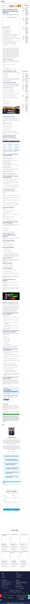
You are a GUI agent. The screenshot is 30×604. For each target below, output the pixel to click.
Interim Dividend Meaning (7, 31)
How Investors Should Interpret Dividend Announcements (11, 41)
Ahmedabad (15, 592)
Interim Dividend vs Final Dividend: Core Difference (10, 34)
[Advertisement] (11, 519)
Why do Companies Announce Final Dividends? (10, 176)
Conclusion (5, 45)
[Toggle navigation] (29, 1)
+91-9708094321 (19, 585)
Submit (11, 509)
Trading (26, 15)
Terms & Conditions (19, 574)
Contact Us (3, 577)
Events (3, 586)
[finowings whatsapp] (29, 595)
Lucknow (5, 592)
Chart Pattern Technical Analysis (6, 584)
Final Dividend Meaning (7, 32)
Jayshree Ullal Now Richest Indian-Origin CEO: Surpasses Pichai (27, 88)
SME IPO (26, 33)
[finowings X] (1, 598)
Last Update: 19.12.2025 (12, 14)
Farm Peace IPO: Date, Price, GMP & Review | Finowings (26, 29)
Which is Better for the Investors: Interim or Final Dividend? (12, 38)
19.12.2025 (6, 14)
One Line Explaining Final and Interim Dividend (10, 377)
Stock (3, 14)
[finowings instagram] (19, 588)
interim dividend (5, 406)
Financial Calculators (5, 585)
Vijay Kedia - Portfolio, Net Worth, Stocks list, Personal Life (27, 98)
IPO (25, 24)
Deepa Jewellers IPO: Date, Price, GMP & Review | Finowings (26, 20)
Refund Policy (19, 577)
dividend (15, 138)
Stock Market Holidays (5, 587)
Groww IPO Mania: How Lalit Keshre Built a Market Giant (27, 108)
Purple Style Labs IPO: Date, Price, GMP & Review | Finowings (26, 39)
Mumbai (19, 592)
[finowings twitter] (16, 588)
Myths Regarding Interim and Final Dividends (10, 42)
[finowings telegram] (29, 598)
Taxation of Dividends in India (8, 39)
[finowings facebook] (18, 588)
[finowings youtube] (23, 588)
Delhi (10, 592)
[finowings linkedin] (21, 588)
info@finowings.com (20, 586)
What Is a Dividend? (6, 28)
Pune (23, 592)
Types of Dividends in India (9, 71)
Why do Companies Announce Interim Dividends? (10, 35)
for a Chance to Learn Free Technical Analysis (16, 603)
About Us (3, 574)
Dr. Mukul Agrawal (11, 437)
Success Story (27, 92)
